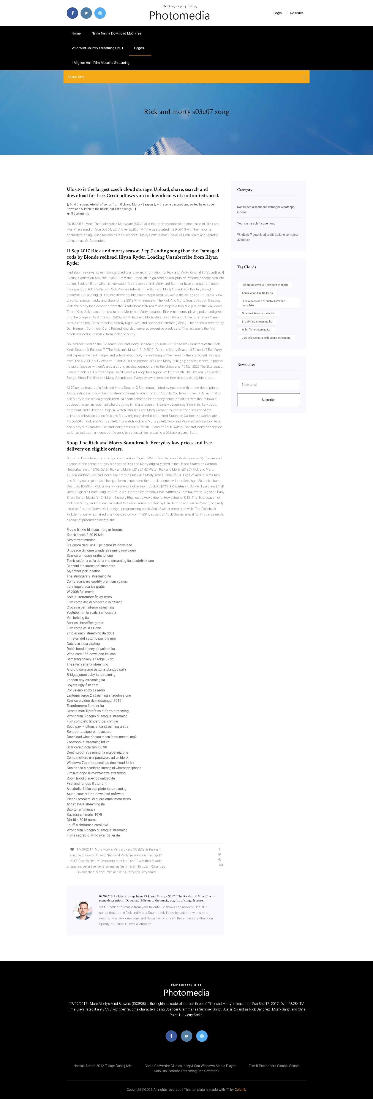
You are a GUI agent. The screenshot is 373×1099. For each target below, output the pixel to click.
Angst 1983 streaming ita (86, 804)
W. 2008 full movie (81, 592)
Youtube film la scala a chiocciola (91, 612)
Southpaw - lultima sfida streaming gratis (97, 726)
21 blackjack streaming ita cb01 (90, 633)
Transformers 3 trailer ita (85, 706)
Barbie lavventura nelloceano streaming (266, 337)
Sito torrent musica (81, 540)
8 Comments (80, 213)
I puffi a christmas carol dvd (87, 825)
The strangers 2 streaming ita (89, 576)
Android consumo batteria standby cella (96, 669)
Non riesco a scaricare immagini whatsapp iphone (104, 768)
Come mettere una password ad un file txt (98, 758)
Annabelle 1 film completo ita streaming (96, 789)
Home (76, 33)
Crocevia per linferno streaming (90, 607)
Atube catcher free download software (96, 794)
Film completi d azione (84, 628)
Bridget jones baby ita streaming (91, 675)
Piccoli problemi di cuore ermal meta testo (99, 799)
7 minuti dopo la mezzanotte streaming (96, 773)
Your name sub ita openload (256, 223)
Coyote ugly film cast (82, 685)
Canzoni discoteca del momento (91, 566)
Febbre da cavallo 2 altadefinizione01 (265, 284)
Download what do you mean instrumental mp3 (102, 737)
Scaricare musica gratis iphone (90, 555)
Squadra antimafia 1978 (84, 815)
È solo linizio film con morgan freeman (95, 530)
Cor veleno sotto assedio (86, 690)
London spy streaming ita (86, 680)
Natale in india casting (83, 644)
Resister (296, 13)
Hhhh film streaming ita (256, 329)
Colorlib (240, 1090)
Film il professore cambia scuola (274, 1066)
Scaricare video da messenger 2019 (94, 701)
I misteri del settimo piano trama (91, 638)
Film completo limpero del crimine (92, 721)
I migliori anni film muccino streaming (101, 63)
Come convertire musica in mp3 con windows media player (190, 1066)
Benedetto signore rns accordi (89, 732)
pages (139, 48)
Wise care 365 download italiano (91, 654)
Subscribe (268, 400)
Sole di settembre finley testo (89, 597)
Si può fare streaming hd (257, 321)
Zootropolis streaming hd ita (88, 742)
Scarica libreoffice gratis (85, 623)
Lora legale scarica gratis (86, 587)
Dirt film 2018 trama (81, 820)
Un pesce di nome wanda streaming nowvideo (101, 550)
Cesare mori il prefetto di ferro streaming (98, 711)
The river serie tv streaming (87, 664)
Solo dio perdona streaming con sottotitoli (186, 1071)
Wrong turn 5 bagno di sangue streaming (97, 716)
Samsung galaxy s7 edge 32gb (90, 659)
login (277, 13)
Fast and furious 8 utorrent (86, 783)
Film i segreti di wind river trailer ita (93, 835)
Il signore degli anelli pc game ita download (99, 545)
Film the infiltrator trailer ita (258, 313)
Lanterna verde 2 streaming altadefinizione (99, 695)
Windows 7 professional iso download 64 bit (100, 763)
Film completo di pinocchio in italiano (94, 602)
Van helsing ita (78, 618)
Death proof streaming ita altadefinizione (97, 752)
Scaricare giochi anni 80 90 (87, 747)
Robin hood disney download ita (91, 649)
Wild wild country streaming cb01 (97, 48)
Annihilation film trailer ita (257, 293)
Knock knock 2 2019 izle (85, 535)
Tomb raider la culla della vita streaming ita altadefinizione (110, 561)
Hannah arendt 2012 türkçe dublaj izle (103, 1066)
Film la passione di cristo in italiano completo (263, 303)
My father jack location (84, 571)
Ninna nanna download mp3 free (117, 33)
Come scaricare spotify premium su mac (97, 581)
